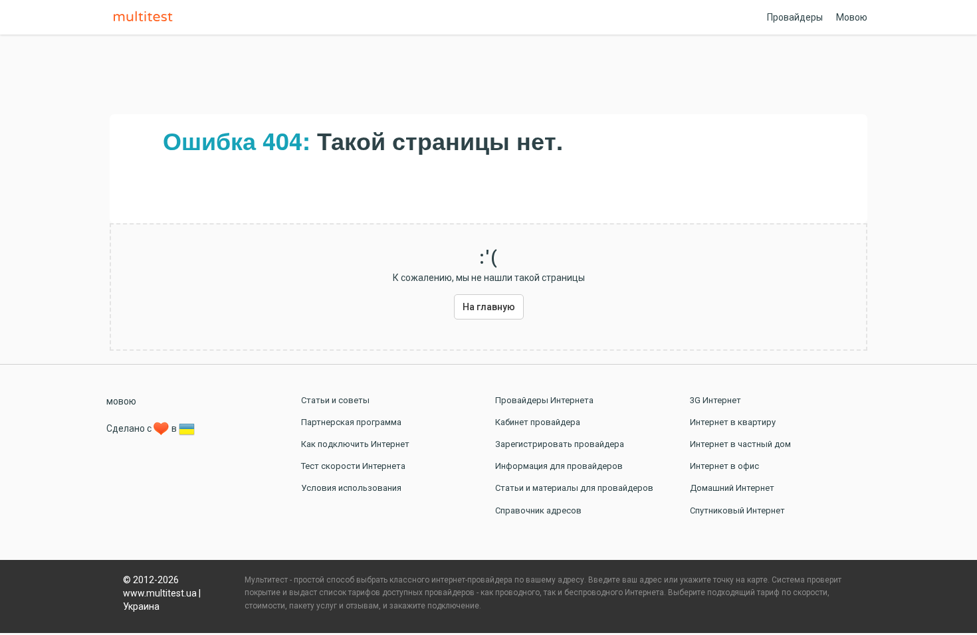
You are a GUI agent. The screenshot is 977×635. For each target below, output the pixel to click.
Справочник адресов (538, 510)
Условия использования (351, 488)
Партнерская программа (351, 422)
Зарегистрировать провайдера (559, 444)
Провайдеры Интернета (544, 400)
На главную (489, 307)
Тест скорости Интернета (353, 466)
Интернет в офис (724, 466)
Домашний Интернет (732, 488)
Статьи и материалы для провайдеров (574, 488)
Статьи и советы (335, 400)
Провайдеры (795, 17)
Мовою (851, 17)
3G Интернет (715, 400)
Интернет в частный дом (740, 444)
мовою (121, 401)
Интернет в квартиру (733, 422)
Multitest (146, 17)
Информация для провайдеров (559, 466)
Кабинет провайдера (537, 422)
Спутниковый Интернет (737, 510)
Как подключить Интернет (355, 444)
